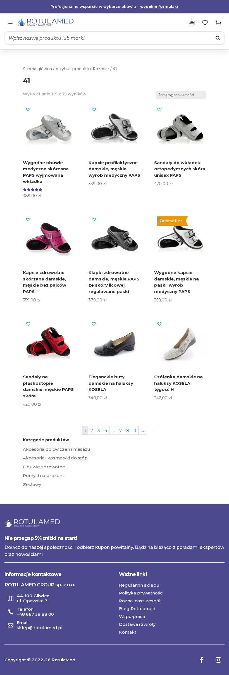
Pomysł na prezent (43, 475)
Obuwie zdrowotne (44, 466)
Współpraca (132, 616)
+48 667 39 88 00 (35, 614)
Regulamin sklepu (139, 585)
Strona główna (37, 69)
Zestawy (32, 484)
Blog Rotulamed (137, 608)
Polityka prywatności (141, 593)
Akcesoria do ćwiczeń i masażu (56, 449)
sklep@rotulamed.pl (40, 627)
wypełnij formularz (159, 6)
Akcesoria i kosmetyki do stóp (55, 458)
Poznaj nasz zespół (139, 600)
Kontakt (127, 632)
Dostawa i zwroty (137, 624)
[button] (28, 109)
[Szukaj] (217, 38)
